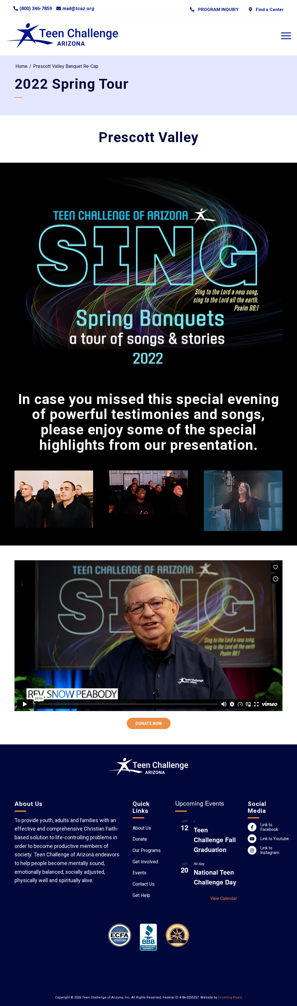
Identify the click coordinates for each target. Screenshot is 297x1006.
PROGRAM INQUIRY (217, 9)
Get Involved (145, 861)
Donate (140, 839)
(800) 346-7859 (35, 8)
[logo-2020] (67, 35)
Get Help (141, 895)
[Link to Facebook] (252, 827)
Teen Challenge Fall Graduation (215, 839)
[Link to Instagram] (252, 850)
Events (139, 873)
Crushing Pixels (230, 997)
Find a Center (268, 9)
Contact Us (144, 884)
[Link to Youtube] (252, 838)
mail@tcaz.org (78, 8)
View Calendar (223, 898)
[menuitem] (214, 9)
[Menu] (284, 35)
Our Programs (147, 850)
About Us (142, 828)
